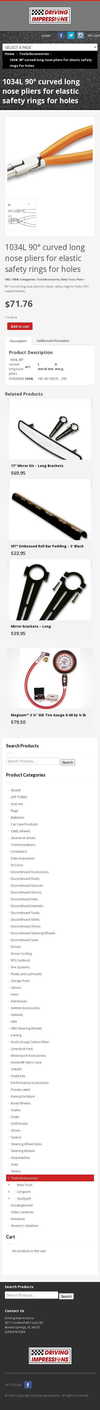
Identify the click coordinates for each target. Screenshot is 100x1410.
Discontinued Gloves (26, 892)
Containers (19, 851)
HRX (14, 1021)
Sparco (16, 1137)
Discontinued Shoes (26, 926)
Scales (16, 1110)
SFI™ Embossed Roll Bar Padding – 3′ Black (47, 546)
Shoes (15, 1130)
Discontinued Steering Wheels (33, 933)
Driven (16, 946)
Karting (16, 1035)
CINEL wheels (20, 831)
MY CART (94, 35)
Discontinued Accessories (30, 872)
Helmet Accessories (25, 1008)
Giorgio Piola (20, 980)
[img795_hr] (49, 156)
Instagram (80, 35)
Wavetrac (18, 1219)
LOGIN (46, 35)
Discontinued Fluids (25, 878)
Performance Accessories (30, 1083)
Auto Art (17, 804)
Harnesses (19, 1001)
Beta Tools (68, 279)
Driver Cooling (21, 953)
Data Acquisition (23, 858)
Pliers (80, 279)
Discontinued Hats (24, 899)
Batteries (17, 817)
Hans (15, 994)
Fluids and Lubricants (26, 974)
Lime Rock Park (22, 1049)
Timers (16, 1171)
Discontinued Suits (24, 940)
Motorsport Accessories (28, 1055)
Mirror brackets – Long (31, 626)
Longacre (24, 1191)
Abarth (16, 790)
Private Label (20, 1089)
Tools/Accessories (48, 279)
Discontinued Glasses (27, 885)
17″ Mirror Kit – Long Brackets (37, 465)
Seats (15, 1117)
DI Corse (17, 865)
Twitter (71, 35)
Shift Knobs (19, 1123)
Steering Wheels (23, 1151)
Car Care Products (24, 824)
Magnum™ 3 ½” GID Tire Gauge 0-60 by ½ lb (48, 715)
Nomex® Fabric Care (26, 1062)
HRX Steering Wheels (26, 1028)
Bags (14, 810)
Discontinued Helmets (27, 906)
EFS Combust (20, 960)
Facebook (61, 35)
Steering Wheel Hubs (26, 1144)
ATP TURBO (19, 797)
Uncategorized (22, 1205)
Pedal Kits (18, 1076)
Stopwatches (20, 1157)
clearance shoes (23, 838)
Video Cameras (22, 1212)
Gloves (16, 987)
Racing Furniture (23, 1096)
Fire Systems (20, 967)
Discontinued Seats (25, 912)
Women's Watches (24, 1225)
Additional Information (53, 340)
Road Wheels (21, 1103)
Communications (23, 844)
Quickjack (24, 1198)
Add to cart (20, 326)
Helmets (17, 1014)
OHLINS (16, 1069)
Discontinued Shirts (25, 919)
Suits (14, 1164)
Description (18, 341)
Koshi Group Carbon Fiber (30, 1042)
